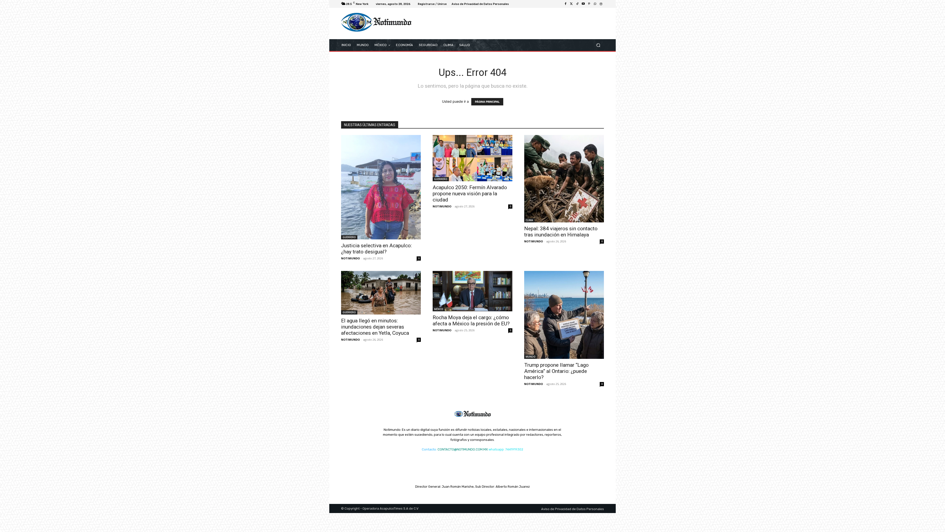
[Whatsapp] (595, 4)
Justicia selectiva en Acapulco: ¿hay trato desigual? (376, 249)
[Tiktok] (577, 4)
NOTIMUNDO (350, 258)
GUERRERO (349, 237)
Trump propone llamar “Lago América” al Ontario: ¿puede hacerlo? (556, 371)
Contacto (429, 449)
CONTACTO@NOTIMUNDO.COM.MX (463, 449)
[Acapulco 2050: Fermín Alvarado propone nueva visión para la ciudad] (472, 158)
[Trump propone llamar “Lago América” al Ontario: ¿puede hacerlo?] (564, 315)
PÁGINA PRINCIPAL (487, 101)
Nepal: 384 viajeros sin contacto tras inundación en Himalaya (561, 232)
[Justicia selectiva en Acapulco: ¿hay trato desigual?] (381, 187)
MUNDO (531, 356)
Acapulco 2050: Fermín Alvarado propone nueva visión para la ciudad (470, 193)
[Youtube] (583, 4)
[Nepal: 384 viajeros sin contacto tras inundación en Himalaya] (564, 178)
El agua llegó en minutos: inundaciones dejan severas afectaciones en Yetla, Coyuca (375, 327)
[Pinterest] (589, 4)
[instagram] (601, 4)
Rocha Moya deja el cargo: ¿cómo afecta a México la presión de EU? (471, 321)
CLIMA (529, 220)
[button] (598, 45)
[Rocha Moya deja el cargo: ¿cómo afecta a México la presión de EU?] (472, 291)
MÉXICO (438, 309)
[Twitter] (571, 4)
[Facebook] (565, 4)
